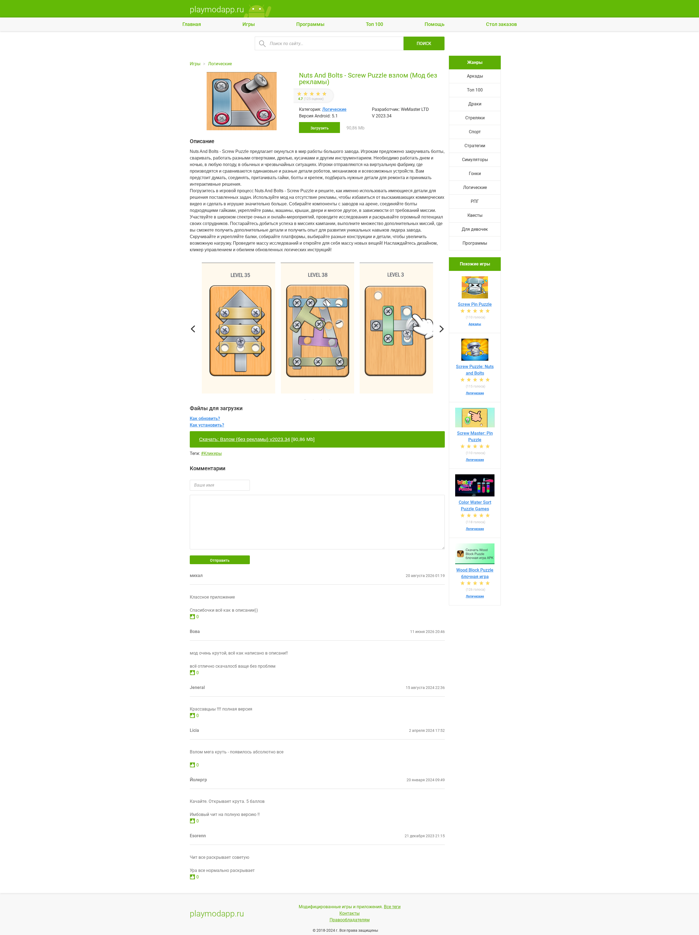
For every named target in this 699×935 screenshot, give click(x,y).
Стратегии (474, 145)
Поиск (424, 43)
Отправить (220, 560)
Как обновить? (205, 418)
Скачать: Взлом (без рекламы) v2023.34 (244, 439)
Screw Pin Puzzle (475, 304)
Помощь (435, 24)
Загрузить (319, 128)
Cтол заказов (501, 24)
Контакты (349, 913)
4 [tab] (329, 399)
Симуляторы (475, 159)
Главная (191, 24)
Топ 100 (374, 24)
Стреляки (475, 117)
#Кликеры (211, 453)
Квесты (474, 215)
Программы (310, 24)
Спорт (475, 131)
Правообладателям (350, 919)
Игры (248, 24)
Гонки (475, 173)
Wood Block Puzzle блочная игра (474, 573)
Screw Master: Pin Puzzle (475, 436)
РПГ (475, 201)
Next (442, 329)
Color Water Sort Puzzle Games (475, 505)
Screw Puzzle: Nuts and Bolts (475, 370)
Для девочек (475, 229)
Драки (474, 103)
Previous (193, 329)
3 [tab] (321, 399)
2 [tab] (313, 399)
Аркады (475, 76)
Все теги (392, 906)
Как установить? (207, 425)
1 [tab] (305, 399)
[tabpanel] (317, 329)
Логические (334, 109)
